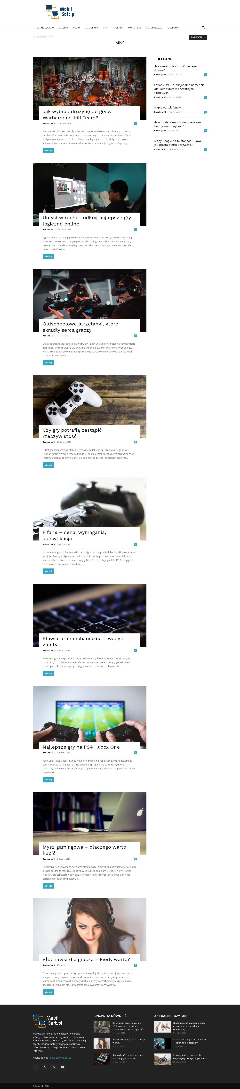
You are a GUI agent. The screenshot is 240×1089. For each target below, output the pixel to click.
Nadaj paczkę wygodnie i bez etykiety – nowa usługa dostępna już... (189, 1026)
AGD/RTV (63, 28)
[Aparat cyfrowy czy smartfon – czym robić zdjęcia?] (162, 1043)
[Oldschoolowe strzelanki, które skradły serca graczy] (89, 300)
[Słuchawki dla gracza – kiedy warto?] (89, 929)
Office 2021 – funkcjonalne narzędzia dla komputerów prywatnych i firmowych (179, 88)
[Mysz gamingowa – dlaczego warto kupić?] (89, 823)
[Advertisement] (147, 12)
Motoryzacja (154, 28)
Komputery (134, 28)
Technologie (43, 28)
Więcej (48, 150)
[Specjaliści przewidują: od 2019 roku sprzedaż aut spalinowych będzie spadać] (102, 1027)
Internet (117, 28)
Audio (76, 28)
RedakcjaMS (49, 123)
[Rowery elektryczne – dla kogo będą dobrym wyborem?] (162, 1059)
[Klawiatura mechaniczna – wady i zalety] (89, 615)
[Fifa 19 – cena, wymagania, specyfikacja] (89, 508)
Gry (105, 28)
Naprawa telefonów (167, 107)
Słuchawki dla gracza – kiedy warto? (86, 959)
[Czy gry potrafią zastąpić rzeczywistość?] (89, 406)
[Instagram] (45, 1067)
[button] (203, 28)
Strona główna (39, 36)
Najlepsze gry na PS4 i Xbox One (81, 747)
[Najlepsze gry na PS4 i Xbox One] (89, 717)
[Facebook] (36, 1067)
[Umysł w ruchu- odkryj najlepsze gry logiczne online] (89, 194)
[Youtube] (62, 1067)
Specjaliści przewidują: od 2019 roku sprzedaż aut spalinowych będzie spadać (127, 1026)
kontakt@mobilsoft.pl (60, 1057)
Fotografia (91, 28)
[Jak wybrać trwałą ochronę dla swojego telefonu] (102, 1059)
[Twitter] (53, 1067)
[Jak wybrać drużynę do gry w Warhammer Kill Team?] (89, 88)
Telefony (172, 28)
